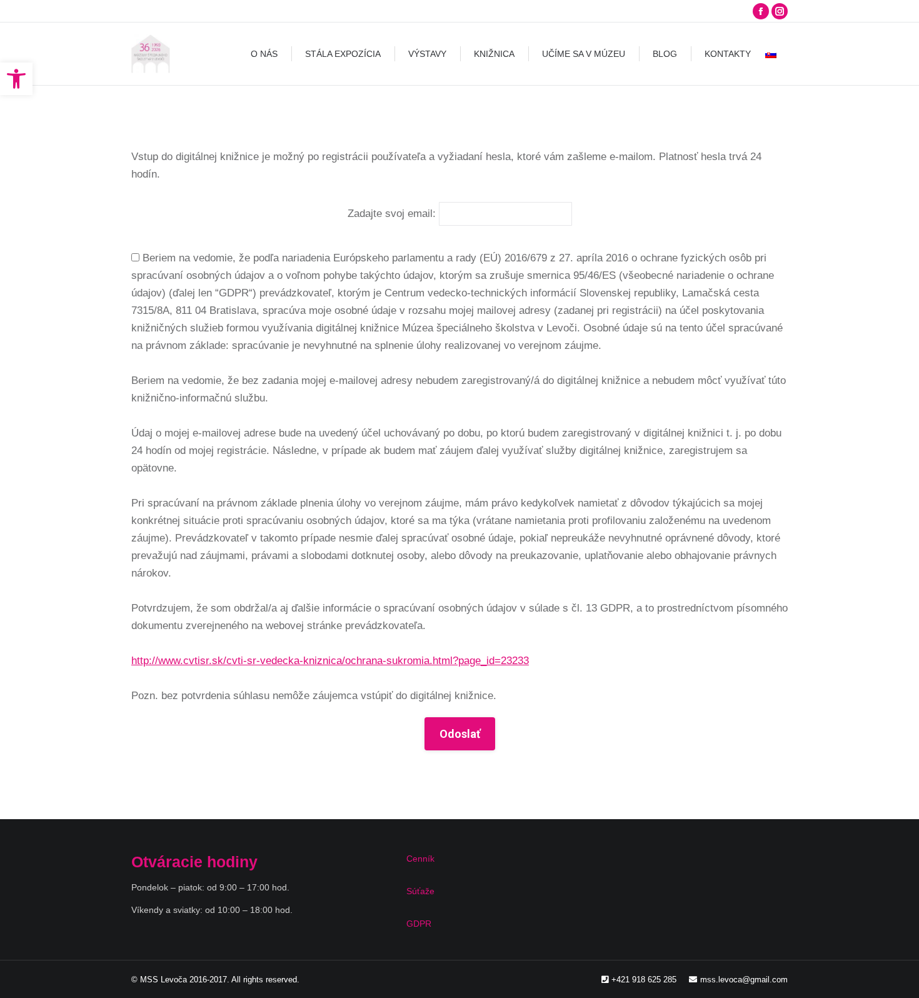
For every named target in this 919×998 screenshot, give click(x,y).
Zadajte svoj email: (392, 213)
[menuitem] (264, 54)
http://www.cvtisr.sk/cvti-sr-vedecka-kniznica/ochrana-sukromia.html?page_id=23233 (330, 661)
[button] (16, 79)
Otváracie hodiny (194, 861)
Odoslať (459, 733)
